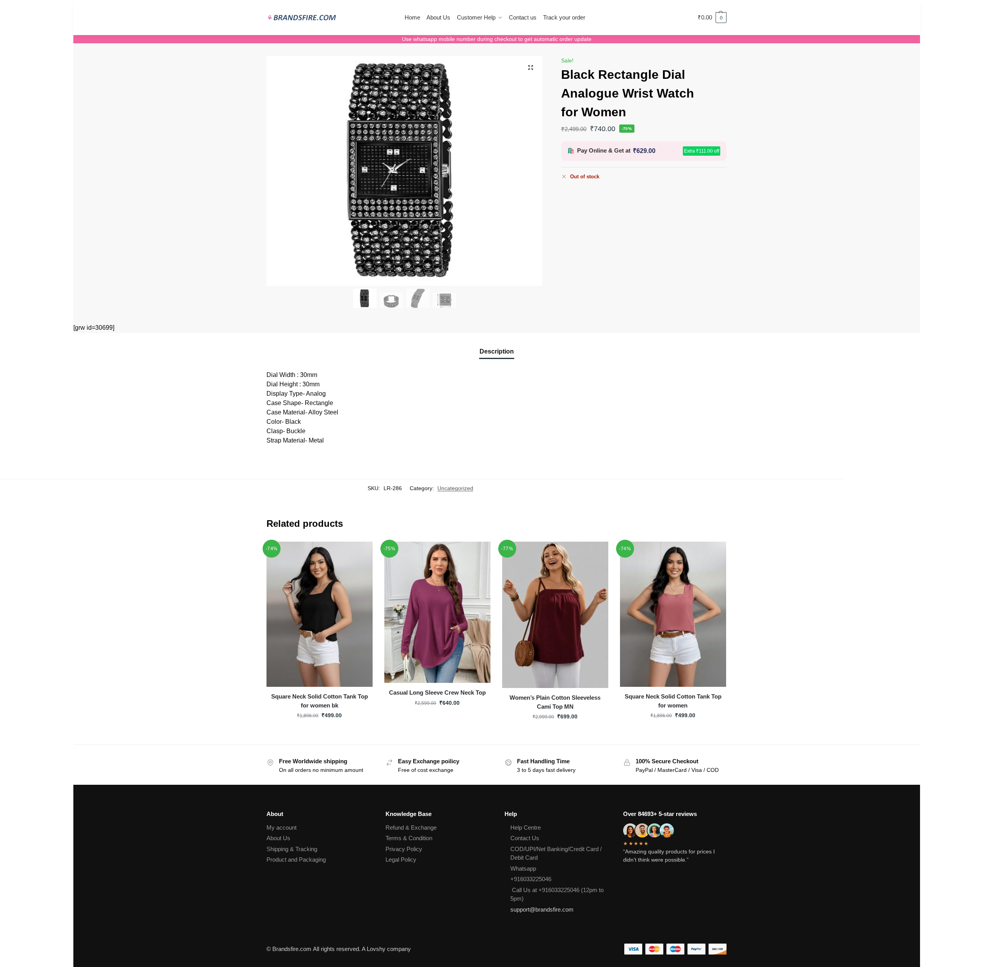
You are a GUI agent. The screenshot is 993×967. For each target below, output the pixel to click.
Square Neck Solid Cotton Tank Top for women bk (319, 701)
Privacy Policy (403, 849)
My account (281, 827)
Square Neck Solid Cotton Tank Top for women (673, 701)
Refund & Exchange (411, 827)
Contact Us (524, 838)
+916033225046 (530, 879)
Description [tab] (497, 351)
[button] (712, 17)
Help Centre (525, 827)
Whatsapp (523, 868)
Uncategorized (455, 488)
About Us (278, 838)
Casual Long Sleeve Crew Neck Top (437, 692)
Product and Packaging (296, 859)
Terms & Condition (408, 838)
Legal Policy (400, 859)
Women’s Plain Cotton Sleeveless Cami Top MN (555, 702)
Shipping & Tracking (291, 849)
